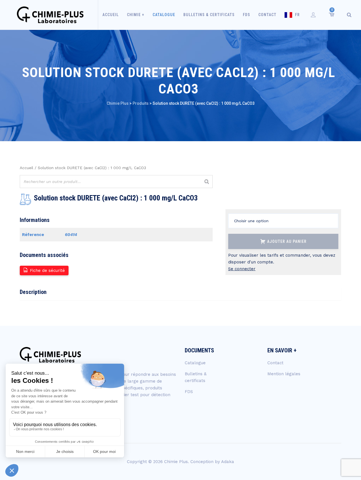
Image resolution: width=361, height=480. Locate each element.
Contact (267, 14)
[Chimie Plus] (50, 15)
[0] (331, 15)
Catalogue (164, 14)
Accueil (110, 14)
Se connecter (242, 268)
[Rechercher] (206, 181)
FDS (246, 14)
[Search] (349, 15)
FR (297, 14)
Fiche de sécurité (47, 270)
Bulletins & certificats (209, 14)
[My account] (313, 15)
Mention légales (283, 373)
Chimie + (135, 14)
